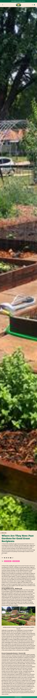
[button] (32, 5)
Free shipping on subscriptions (18, 1)
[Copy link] (13, 558)
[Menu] (3, 5)
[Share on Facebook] (5, 558)
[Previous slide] (1, 1)
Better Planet (8, 561)
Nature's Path (16, 561)
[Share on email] (11, 558)
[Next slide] (36, 1)
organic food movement (19, 543)
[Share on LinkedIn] (7, 558)
